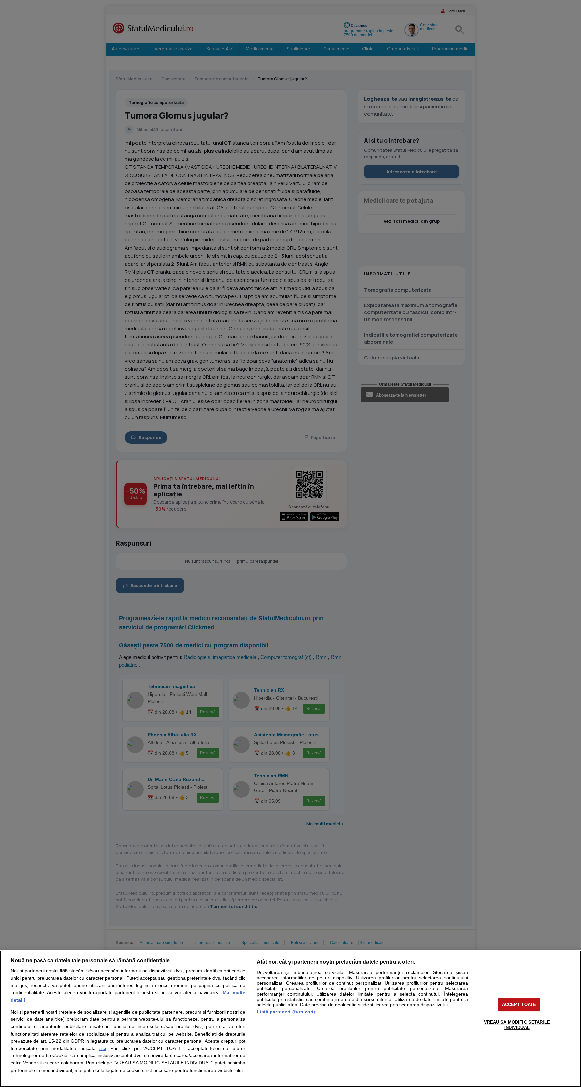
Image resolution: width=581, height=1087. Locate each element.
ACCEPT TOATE (519, 1004)
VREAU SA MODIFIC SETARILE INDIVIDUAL (517, 1025)
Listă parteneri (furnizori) (286, 1011)
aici (102, 1048)
